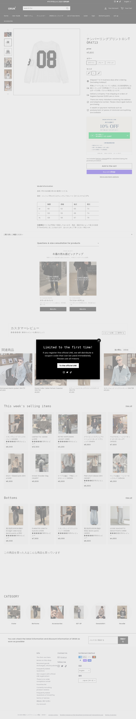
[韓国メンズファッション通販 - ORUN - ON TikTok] (71, 372)
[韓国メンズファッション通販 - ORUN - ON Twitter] (67, 372)
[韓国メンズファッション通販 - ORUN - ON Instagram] (64, 372)
